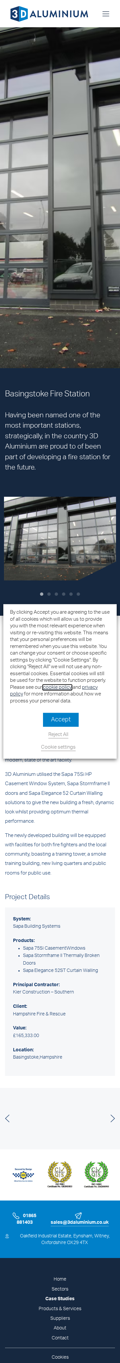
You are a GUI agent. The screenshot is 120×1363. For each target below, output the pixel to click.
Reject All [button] (58, 734)
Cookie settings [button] (58, 747)
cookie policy (57, 687)
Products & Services (60, 1309)
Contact (60, 1338)
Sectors (60, 1289)
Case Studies (60, 1299)
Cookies (60, 1357)
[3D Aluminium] (46, 13)
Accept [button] (61, 720)
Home (60, 1279)
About (60, 1328)
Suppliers (60, 1318)
